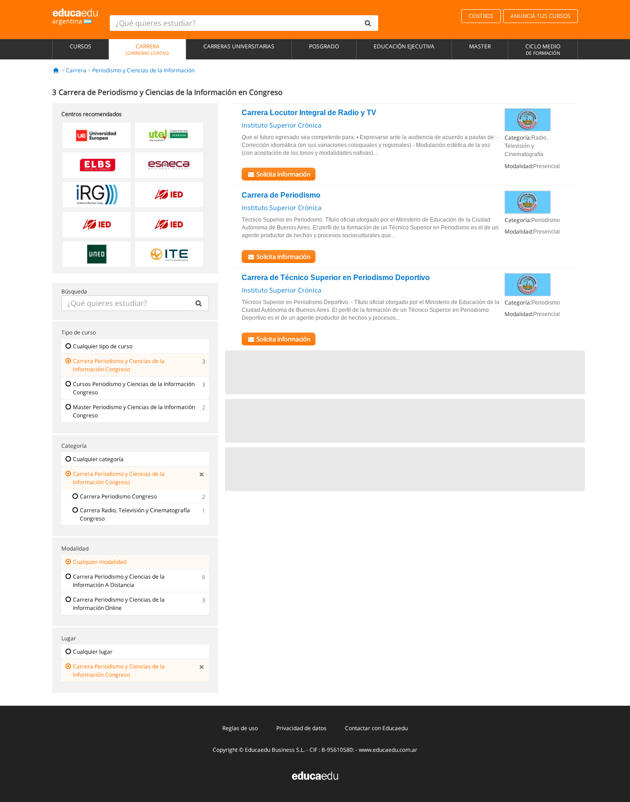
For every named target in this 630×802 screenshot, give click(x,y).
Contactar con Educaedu (376, 728)
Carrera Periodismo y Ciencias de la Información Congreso (119, 365)
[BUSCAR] (198, 303)
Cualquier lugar (93, 652)
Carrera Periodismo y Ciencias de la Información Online (119, 604)
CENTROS (481, 16)
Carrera (147, 49)
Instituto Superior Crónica (281, 125)
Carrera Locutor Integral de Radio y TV (309, 113)
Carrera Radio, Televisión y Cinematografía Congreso (135, 514)
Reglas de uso (240, 728)
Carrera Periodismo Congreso (118, 496)
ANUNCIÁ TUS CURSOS (541, 16)
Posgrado (324, 46)
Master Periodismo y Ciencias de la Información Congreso (134, 411)
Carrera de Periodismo (281, 195)
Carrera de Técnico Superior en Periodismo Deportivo (336, 277)
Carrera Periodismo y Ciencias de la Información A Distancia (119, 581)
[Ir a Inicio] (56, 70)
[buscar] (368, 23)
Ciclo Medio (542, 49)
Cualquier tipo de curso (102, 346)
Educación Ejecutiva (404, 46)
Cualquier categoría (98, 459)
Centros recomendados (91, 114)
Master (480, 46)
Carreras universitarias (238, 46)
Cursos (80, 46)
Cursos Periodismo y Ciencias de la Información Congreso (134, 388)
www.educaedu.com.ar (388, 750)
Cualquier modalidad (99, 562)
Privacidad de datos (301, 728)
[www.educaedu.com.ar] (315, 775)
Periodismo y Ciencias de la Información (143, 70)
